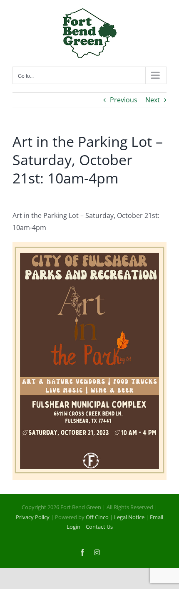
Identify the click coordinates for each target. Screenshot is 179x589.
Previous (123, 99)
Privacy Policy (33, 517)
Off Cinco (97, 517)
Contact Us (99, 526)
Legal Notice (129, 517)
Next (152, 99)
